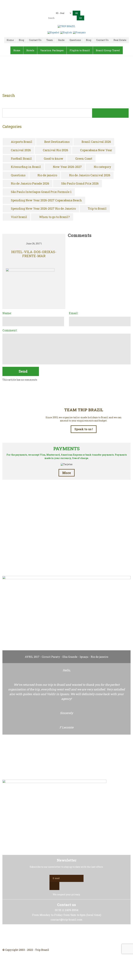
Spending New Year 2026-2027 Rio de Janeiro (43, 208)
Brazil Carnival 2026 (96, 142)
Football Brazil (21, 158)
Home (62, 75)
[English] (66, 32)
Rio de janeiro (47, 175)
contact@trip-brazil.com (71, 7)
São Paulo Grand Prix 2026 (80, 183)
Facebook (59, 936)
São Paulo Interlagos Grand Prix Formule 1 (41, 192)
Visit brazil (19, 217)
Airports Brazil (21, 142)
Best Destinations (57, 142)
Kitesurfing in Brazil (26, 167)
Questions (18, 175)
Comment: (9, 330)
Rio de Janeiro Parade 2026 (30, 183)
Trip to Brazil (97, 208)
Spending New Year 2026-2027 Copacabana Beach (46, 200)
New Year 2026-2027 (67, 167)
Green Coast (83, 158)
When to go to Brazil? (54, 217)
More (66, 473)
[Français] (79, 32)
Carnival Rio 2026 (55, 150)
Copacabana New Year (96, 150)
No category (102, 167)
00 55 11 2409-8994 (73, 2)
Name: (7, 313)
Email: (73, 313)
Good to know (53, 158)
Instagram (66, 936)
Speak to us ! (83, 429)
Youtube (74, 936)
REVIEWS (66, 558)
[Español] (53, 32)
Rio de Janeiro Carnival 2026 (89, 175)
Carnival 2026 (21, 150)
